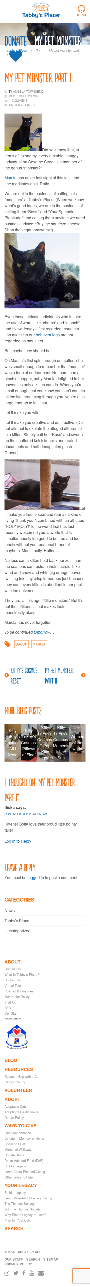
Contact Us (12, 980)
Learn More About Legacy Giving (28, 1198)
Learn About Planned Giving (24, 1171)
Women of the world (77, 743)
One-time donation (17, 1132)
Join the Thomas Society (22, 1209)
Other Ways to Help (18, 1177)
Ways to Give (20, 1125)
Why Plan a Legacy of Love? (25, 1214)
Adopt (12, 1099)
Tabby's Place (16, 920)
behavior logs (48, 335)
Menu (81, 11)
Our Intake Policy (17, 996)
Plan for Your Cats (17, 1220)
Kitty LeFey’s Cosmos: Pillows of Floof (29, 743)
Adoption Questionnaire (21, 1112)
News (9, 910)
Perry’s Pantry (14, 1082)
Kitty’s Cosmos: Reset (24, 675)
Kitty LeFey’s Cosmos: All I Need (12, 743)
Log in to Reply (17, 841)
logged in (36, 877)
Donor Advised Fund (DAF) (23, 1160)
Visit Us (10, 1002)
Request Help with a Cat (22, 1076)
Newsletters (13, 1018)
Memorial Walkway (18, 1149)
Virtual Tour (12, 985)
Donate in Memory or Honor (24, 1138)
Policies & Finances (19, 991)
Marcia (10, 178)
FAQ (7, 1007)
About (12, 961)
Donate (15, 41)
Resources (18, 1069)
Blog (10, 1060)
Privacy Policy (18, 1264)
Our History (12, 969)
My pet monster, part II (59, 675)
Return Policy (14, 1117)
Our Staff (11, 1013)
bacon (21, 644)
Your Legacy (20, 1185)
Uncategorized (17, 931)
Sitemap (50, 1259)
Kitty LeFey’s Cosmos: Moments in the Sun (61, 743)
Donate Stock (14, 1155)
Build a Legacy (15, 1166)
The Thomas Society (19, 1203)
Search (14, 1228)
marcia (39, 644)
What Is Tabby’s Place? (21, 974)
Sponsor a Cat (14, 1143)
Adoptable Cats (15, 1106)
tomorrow (42, 632)
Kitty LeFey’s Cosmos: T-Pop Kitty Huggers (45, 743)
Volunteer (18, 1090)
